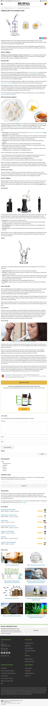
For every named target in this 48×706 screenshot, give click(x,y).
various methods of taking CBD (8, 94)
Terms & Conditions (12, 703)
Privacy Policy (3, 703)
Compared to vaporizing (6, 83)
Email (2, 441)
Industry (5, 468)
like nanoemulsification (32, 72)
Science (4, 470)
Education (5, 465)
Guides (4, 467)
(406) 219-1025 (4, 648)
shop (24, 500)
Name (2, 436)
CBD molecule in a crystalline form (34, 132)
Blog (3, 461)
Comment (3, 421)
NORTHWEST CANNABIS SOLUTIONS (22, 341)
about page (23, 502)
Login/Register (44, 0)
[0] (45, 4)
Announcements (6, 463)
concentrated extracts (17, 126)
